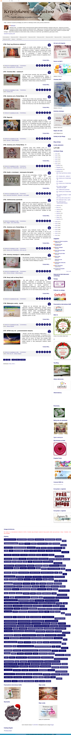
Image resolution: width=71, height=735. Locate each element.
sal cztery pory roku (36, 623)
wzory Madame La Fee (9, 674)
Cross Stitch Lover (59, 556)
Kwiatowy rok (26, 583)
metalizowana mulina (25, 589)
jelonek (38, 568)
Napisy (13, 39)
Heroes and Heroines (54, 565)
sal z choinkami (50, 631)
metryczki (49, 589)
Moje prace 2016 (14, 37)
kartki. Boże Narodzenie (48, 576)
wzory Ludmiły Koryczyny (61, 671)
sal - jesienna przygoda (35, 617)
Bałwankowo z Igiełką (42, 543)
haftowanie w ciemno (9, 565)
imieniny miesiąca (11, 273)
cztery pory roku (8, 558)
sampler (6, 638)
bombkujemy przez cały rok (19, 547)
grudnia (58, 165)
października (59, 169)
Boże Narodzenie (31, 547)
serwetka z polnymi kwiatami (10, 642)
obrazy (31, 600)
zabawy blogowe (15, 140)
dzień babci (58, 559)
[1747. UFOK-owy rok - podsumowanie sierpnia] (12, 344)
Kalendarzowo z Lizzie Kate (47, 572)
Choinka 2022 (65, 552)
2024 (56, 157)
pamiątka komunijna (18, 605)
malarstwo (62, 586)
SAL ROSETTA (8, 628)
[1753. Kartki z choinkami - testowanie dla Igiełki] (12, 185)
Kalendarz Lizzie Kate (35, 572)
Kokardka (20, 579)
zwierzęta (42, 681)
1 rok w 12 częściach (22, 539)
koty (56, 580)
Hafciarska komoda (37, 561)
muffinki (54, 593)
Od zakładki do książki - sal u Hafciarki (47, 603)
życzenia (48, 681)
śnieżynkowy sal (8, 650)
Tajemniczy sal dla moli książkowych (30, 650)
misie (6, 593)
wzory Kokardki (43, 670)
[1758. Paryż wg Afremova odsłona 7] (12, 57)
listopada (58, 167)
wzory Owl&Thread (20, 674)
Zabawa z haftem (8, 677)
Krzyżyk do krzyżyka (59, 268)
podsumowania (25, 608)
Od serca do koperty (39, 600)
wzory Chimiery (64, 667)
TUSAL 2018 (20, 653)
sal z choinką (58, 631)
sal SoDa (15, 628)
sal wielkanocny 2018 (18, 631)
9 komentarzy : (23, 166)
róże (15, 617)
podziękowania (42, 608)
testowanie (20, 195)
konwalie (51, 579)
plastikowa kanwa (8, 608)
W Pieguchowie (58, 244)
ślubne (58, 646)
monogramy (26, 593)
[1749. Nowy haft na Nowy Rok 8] (12, 291)
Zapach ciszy (7, 681)
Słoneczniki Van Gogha (55, 642)
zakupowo (59, 678)
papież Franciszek (27, 605)
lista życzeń (49, 583)
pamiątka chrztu (8, 605)
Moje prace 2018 (32, 37)
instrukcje (16, 568)
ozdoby (65, 603)
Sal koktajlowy (62, 623)
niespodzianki (34, 597)
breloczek (44, 547)
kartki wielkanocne (37, 576)
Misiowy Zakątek (59, 247)
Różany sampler (8, 617)
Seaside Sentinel (58, 638)
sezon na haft (27, 642)
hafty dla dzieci (31, 565)
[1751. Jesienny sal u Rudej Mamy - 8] (12, 240)
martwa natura (8, 589)
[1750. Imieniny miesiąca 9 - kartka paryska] (12, 268)
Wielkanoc (12, 657)
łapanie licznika (58, 583)
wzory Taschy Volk (37, 674)
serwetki (20, 642)
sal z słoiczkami (61, 635)
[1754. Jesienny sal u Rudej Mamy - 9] (12, 158)
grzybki (19, 561)
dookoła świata (22, 558)
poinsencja (49, 608)
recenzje (41, 611)
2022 (56, 161)
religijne (8, 222)
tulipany (13, 653)
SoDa (64, 643)
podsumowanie (33, 608)
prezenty (15, 611)
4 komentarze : (23, 271)
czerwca (58, 209)
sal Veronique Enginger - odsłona (35, 628)
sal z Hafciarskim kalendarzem (29, 635)
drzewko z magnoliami (32, 558)
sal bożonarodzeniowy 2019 (10, 623)
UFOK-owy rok (19, 67)
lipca (57, 207)
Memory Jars (15, 589)
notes (41, 597)
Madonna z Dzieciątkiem (10, 586)
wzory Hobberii (17, 670)
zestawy (20, 681)
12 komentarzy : (23, 324)
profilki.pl (62, 484)
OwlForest (59, 603)
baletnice (34, 543)
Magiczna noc (35, 586)
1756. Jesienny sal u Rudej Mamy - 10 (15, 96)
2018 (56, 225)
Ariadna (21, 543)
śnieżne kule (64, 647)
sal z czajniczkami (8, 635)
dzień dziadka (66, 559)
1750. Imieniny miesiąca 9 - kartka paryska (16, 254)
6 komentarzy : (23, 112)
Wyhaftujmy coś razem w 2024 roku (36, 661)
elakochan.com (58, 259)
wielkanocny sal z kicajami (47, 657)
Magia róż (19, 586)
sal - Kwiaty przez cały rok (48, 617)
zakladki (41, 677)
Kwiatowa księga (8, 583)
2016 (56, 229)
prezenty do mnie (22, 611)
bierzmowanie (56, 543)
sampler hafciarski (14, 638)
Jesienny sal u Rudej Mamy (13, 167)
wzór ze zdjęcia (65, 674)
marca (57, 215)
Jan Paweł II (23, 568)
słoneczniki (46, 642)
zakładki (53, 677)
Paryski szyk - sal (37, 605)
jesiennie (44, 568)
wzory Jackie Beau (15, 222)
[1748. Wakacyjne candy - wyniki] (12, 316)
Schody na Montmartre (47, 638)
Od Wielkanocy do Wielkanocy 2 (11, 603)
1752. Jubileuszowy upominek (12, 199)
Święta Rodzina (17, 650)
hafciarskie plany (58, 563)
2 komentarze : (23, 65)
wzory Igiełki (26, 195)
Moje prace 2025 (6, 39)
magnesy (42, 586)
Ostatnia (23, 359)
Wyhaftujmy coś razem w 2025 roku (52, 661)
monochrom (19, 593)
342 (13, 359)
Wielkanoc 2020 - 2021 (21, 657)
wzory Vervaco (47, 674)
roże (63, 613)
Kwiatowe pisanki (17, 583)
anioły (64, 540)
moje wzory (12, 593)
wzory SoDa (29, 674)
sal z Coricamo (66, 632)
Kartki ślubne (28, 576)
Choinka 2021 (10, 91)
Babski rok (27, 543)
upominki (9, 140)
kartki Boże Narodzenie (12, 195)
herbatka (46, 565)
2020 (56, 221)
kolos (33, 579)
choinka (26, 550)
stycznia (58, 219)
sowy (14, 646)
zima (37, 681)
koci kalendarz (13, 579)
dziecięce (52, 559)
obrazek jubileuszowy (23, 600)
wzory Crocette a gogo (34, 666)
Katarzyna (13, 25)
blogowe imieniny (8, 547)
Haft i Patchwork (59, 265)
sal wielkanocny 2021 (29, 631)
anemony (58, 539)
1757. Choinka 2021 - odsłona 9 (13, 71)
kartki (65, 574)
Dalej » (17, 359)
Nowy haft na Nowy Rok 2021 (11, 600)
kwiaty (33, 583)
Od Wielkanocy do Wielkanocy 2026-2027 (28, 603)
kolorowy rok (27, 579)
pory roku (56, 608)
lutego (57, 217)
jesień (63, 568)
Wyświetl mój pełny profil (9, 33)
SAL (28, 617)
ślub (53, 646)
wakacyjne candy (43, 653)
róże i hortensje (21, 617)
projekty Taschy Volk (33, 611)
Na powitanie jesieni (62, 594)
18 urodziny (30, 539)
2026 (56, 153)
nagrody (6, 597)
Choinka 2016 (33, 550)
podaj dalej (17, 608)
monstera (33, 593)
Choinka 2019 (41, 550)
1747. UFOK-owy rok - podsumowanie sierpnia (18, 330)
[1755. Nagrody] (12, 130)
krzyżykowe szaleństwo (21, 734)
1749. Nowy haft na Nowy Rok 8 (13, 277)
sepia (65, 639)
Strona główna (6, 37)
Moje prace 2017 (23, 37)
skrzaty (33, 642)
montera (39, 593)
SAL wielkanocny (8, 631)
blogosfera (63, 545)
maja (57, 211)
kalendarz (15, 572)
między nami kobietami (64, 590)
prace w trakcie (8, 611)
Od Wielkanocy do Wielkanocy (52, 600)
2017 (56, 227)
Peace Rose (56, 605)
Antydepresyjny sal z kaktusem (11, 543)
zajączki (35, 677)
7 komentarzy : (23, 90)
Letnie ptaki (42, 583)
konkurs (45, 579)
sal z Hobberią (40, 635)
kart (60, 572)
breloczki (50, 547)
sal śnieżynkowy (23, 628)
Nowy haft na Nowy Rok (49, 597)
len (37, 583)
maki (48, 586)
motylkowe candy (46, 593)
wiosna (17, 661)
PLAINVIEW (35, 724)
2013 (56, 235)
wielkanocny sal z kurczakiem (61, 658)
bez (50, 543)
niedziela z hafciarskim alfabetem (22, 597)
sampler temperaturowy (25, 638)
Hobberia (63, 565)
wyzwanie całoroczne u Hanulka (11, 666)
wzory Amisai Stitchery (45, 666)
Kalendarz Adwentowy (23, 572)
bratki (38, 547)
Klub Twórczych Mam (60, 250)
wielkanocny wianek (9, 661)
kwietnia (58, 213)
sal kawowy (54, 623)
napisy (12, 597)
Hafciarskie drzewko (48, 561)
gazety (14, 561)
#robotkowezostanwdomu (10, 539)
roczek (52, 611)
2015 (56, 231)
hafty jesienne (39, 565)
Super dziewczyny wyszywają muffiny (25, 646)
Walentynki (51, 653)
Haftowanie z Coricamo (20, 565)
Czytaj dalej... (46, 60)
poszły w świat (63, 608)
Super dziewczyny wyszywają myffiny (42, 646)
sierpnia (58, 205)
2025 (56, 155)
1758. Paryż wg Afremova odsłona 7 (14, 44)
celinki (11, 550)
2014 (56, 233)
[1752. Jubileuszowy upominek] (12, 213)
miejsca (55, 589)
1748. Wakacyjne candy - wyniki (13, 303)
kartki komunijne (20, 576)
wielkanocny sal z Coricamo (33, 657)
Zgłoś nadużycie (58, 437)
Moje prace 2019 (40, 37)
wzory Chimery (55, 667)
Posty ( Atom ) (12, 363)
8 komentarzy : (23, 138)
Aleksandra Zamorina (50, 539)
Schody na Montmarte (36, 638)
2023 (56, 159)
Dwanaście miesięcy (43, 558)
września (58, 171)
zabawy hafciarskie (27, 677)
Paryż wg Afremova (11, 67)
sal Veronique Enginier (49, 628)
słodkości (39, 642)
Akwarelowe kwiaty (39, 539)
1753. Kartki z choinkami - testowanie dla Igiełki (18, 172)
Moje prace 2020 (49, 37)
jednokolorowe (31, 568)
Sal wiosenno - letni (40, 631)
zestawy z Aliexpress (29, 681)
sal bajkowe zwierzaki (60, 618)
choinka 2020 (49, 550)
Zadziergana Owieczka (60, 262)
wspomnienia (23, 661)
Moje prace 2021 (58, 37)
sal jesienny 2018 (45, 623)
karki (56, 572)
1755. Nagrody (7, 117)
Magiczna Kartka (27, 586)
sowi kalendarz (8, 646)
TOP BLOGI (19, 39)
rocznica (57, 611)
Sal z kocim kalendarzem (51, 635)
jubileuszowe (7, 572)
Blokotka (58, 734)
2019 (56, 223)
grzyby (25, 561)
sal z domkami (17, 635)
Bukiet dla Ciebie (57, 547)
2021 (56, 163)
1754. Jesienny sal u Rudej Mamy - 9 (14, 145)
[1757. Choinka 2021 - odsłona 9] (12, 85)
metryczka (34, 589)
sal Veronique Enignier (60, 628)
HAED (30, 561)
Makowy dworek (54, 586)
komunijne (39, 579)
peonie (62, 606)
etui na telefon (8, 561)
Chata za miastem (18, 550)
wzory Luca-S (51, 670)
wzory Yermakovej (55, 674)
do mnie (15, 558)
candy (6, 550)
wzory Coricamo (8, 669)
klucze (6, 579)
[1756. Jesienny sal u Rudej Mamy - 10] (12, 109)
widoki (6, 657)
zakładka (47, 677)
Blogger (52, 724)
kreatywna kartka (62, 580)
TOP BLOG (7, 653)
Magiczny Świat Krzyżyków (61, 241)
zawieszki (15, 681)
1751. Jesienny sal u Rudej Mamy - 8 (14, 227)
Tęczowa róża (62, 650)
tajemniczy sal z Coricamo (45, 650)
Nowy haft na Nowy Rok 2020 (62, 597)
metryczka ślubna (41, 589)
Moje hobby (57, 256)
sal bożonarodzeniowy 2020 (24, 623)
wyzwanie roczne (23, 666)
